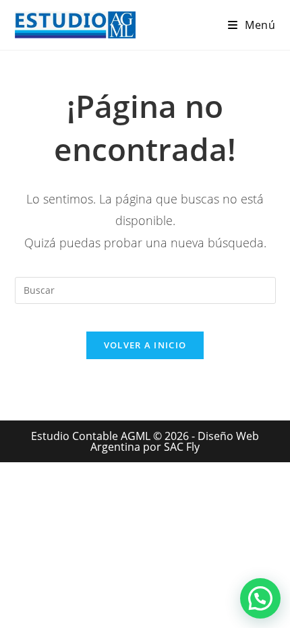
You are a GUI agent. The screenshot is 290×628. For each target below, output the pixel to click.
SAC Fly (182, 446)
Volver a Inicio (145, 345)
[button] (260, 598)
